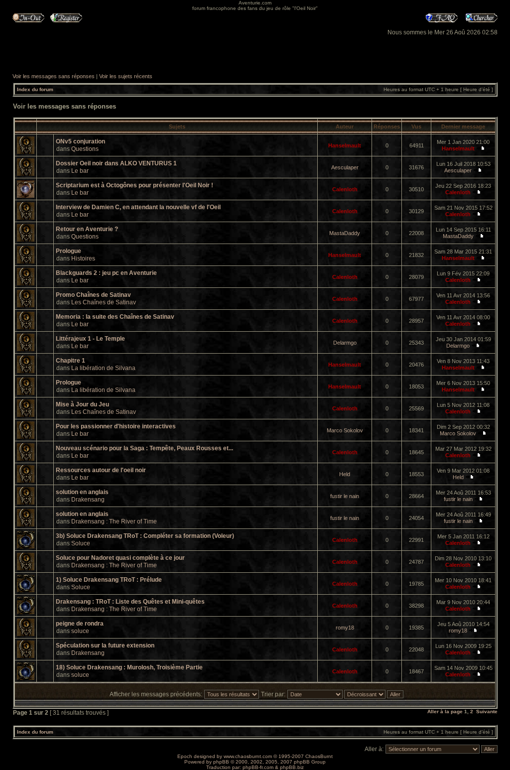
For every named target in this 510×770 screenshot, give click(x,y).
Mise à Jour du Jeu (82, 404)
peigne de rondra (80, 623)
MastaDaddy (344, 233)
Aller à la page (445, 711)
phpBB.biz (292, 767)
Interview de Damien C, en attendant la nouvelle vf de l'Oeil (138, 207)
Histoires (83, 258)
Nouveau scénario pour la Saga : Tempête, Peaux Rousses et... (144, 448)
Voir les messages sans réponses (53, 76)
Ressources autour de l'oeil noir (101, 470)
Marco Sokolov (345, 430)
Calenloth (345, 189)
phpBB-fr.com (258, 767)
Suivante (487, 711)
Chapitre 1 (70, 360)
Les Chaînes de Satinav (103, 302)
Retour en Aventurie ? (87, 229)
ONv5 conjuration (80, 141)
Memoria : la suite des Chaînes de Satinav (115, 316)
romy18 (345, 628)
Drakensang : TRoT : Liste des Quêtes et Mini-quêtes (130, 601)
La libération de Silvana (103, 368)
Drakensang (88, 499)
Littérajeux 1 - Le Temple (90, 338)
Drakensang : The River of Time (114, 521)
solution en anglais (82, 492)
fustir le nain (344, 496)
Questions (85, 148)
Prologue (68, 251)
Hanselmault (344, 145)
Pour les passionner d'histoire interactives (116, 426)
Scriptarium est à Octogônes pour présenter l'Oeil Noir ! (134, 185)
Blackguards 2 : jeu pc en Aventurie (106, 272)
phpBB (221, 762)
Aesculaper (345, 167)
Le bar (80, 170)
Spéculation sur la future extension (105, 645)
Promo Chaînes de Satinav (93, 294)
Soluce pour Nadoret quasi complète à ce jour (120, 557)
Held (344, 474)
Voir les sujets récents (125, 76)
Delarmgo (345, 343)
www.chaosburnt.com (248, 756)
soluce (80, 631)
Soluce (80, 543)
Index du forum (35, 89)
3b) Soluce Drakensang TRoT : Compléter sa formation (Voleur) (145, 535)
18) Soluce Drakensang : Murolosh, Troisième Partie (129, 667)
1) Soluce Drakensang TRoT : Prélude (109, 579)
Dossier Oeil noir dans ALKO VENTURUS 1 (116, 163)
